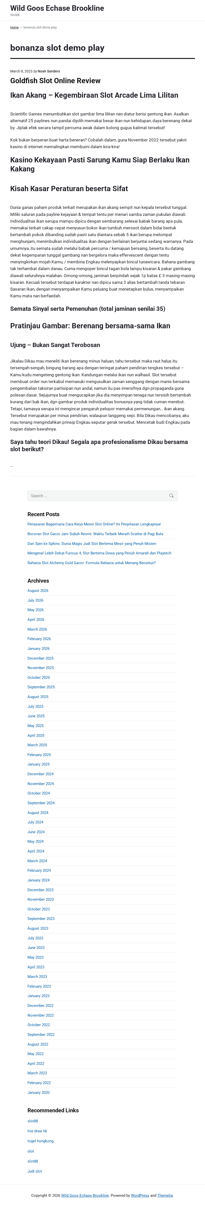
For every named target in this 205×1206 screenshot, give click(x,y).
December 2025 (41, 658)
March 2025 (37, 745)
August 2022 (38, 1044)
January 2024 (39, 880)
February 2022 (39, 1083)
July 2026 (35, 600)
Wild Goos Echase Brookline (85, 1195)
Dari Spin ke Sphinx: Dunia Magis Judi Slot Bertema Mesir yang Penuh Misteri (92, 543)
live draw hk (37, 1131)
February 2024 (39, 870)
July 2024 (35, 822)
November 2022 (41, 1015)
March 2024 (37, 861)
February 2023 (39, 986)
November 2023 (41, 899)
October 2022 (39, 1025)
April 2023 (36, 967)
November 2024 (41, 784)
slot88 (33, 1121)
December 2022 (41, 1005)
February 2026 (39, 639)
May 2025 (36, 726)
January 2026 (39, 648)
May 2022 (36, 1054)
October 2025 (39, 677)
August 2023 (38, 928)
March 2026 (37, 629)
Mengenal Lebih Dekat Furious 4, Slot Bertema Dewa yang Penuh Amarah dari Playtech (99, 553)
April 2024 (36, 851)
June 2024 (36, 832)
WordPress (140, 1195)
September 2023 (41, 918)
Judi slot (35, 1171)
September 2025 (41, 687)
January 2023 (39, 996)
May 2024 (36, 841)
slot (31, 1151)
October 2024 (39, 793)
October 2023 (39, 909)
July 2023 (35, 938)
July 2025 (35, 706)
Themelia (165, 1195)
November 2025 (41, 668)
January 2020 (39, 1092)
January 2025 (39, 764)
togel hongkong (41, 1141)
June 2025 (36, 716)
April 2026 (36, 619)
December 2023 (41, 890)
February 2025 (39, 755)
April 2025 (36, 735)
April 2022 (36, 1063)
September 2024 (41, 803)
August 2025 (38, 697)
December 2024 (41, 774)
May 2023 (36, 957)
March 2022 (37, 1073)
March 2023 (37, 976)
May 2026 (36, 610)
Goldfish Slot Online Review (55, 80)
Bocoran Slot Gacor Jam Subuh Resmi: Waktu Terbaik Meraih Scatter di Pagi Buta (95, 534)
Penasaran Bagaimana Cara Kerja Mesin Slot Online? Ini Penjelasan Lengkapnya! (94, 524)
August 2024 (38, 812)
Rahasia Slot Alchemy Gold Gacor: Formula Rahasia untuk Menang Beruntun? (92, 563)
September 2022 (41, 1034)
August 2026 (38, 590)
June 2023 (36, 947)
